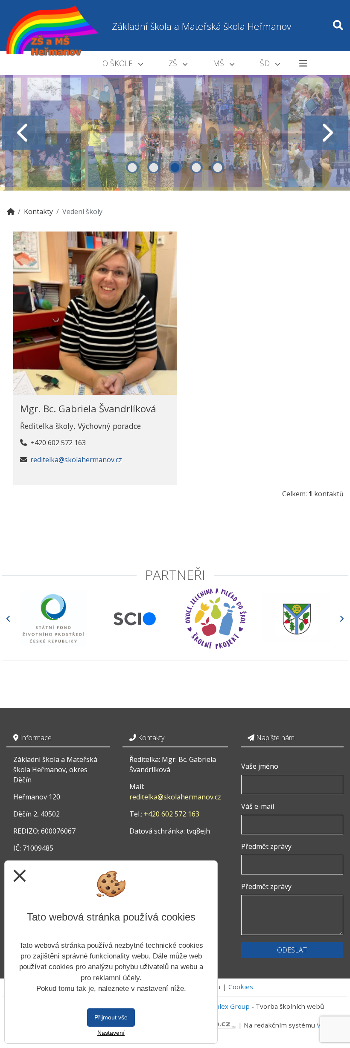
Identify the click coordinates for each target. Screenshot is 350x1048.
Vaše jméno (259, 766)
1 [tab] (132, 167)
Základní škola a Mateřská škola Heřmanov (201, 26)
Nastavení (111, 1032)
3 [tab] (175, 167)
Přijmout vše (111, 1017)
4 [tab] (196, 167)
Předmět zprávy (266, 846)
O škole (118, 63)
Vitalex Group (229, 1006)
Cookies (240, 986)
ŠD (266, 63)
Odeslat (292, 950)
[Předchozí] (8, 618)
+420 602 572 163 (171, 814)
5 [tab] (217, 167)
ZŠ (174, 63)
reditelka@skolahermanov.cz (76, 459)
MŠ (219, 63)
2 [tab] (153, 167)
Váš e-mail (257, 806)
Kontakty (38, 211)
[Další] (341, 618)
